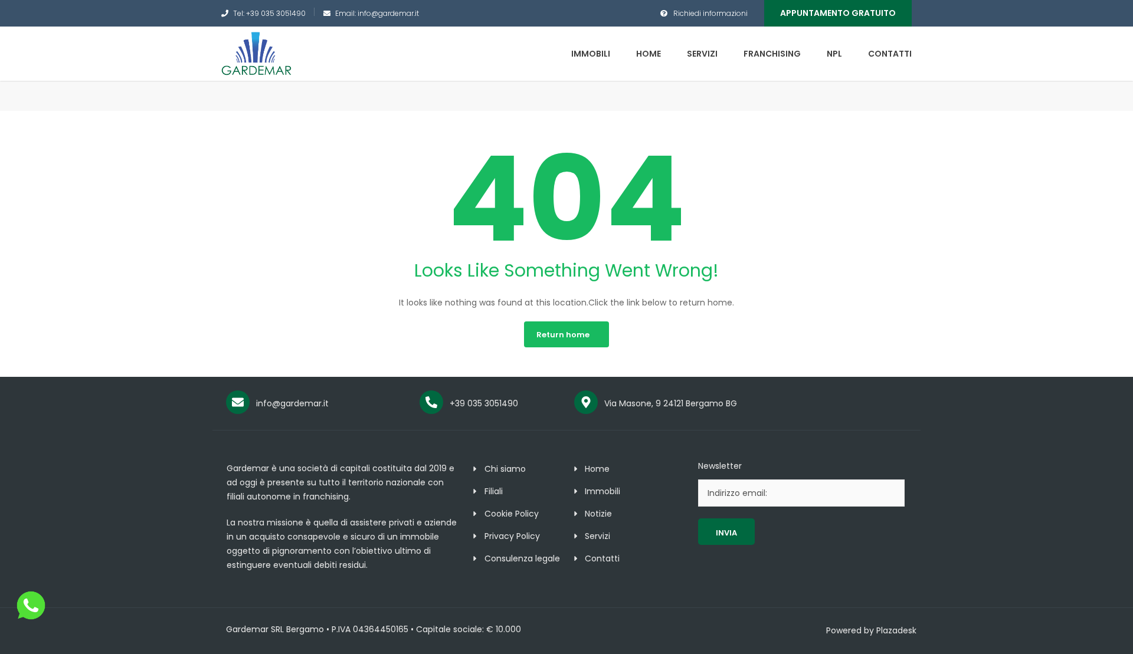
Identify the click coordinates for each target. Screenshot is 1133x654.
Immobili (590, 54)
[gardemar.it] (256, 53)
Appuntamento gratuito (838, 13)
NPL (834, 54)
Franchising (772, 54)
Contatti (890, 54)
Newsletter (720, 466)
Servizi (702, 54)
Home (648, 54)
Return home (563, 334)
